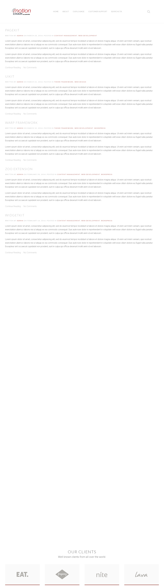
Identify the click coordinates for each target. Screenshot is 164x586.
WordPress (100, 128)
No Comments (30, 67)
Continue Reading (13, 67)
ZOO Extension (19, 169)
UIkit (9, 76)
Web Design (80, 82)
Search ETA (116, 11)
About (65, 11)
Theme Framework (63, 82)
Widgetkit (14, 215)
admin (20, 36)
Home (56, 11)
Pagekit (12, 30)
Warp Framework (21, 122)
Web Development (87, 36)
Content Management (65, 36)
